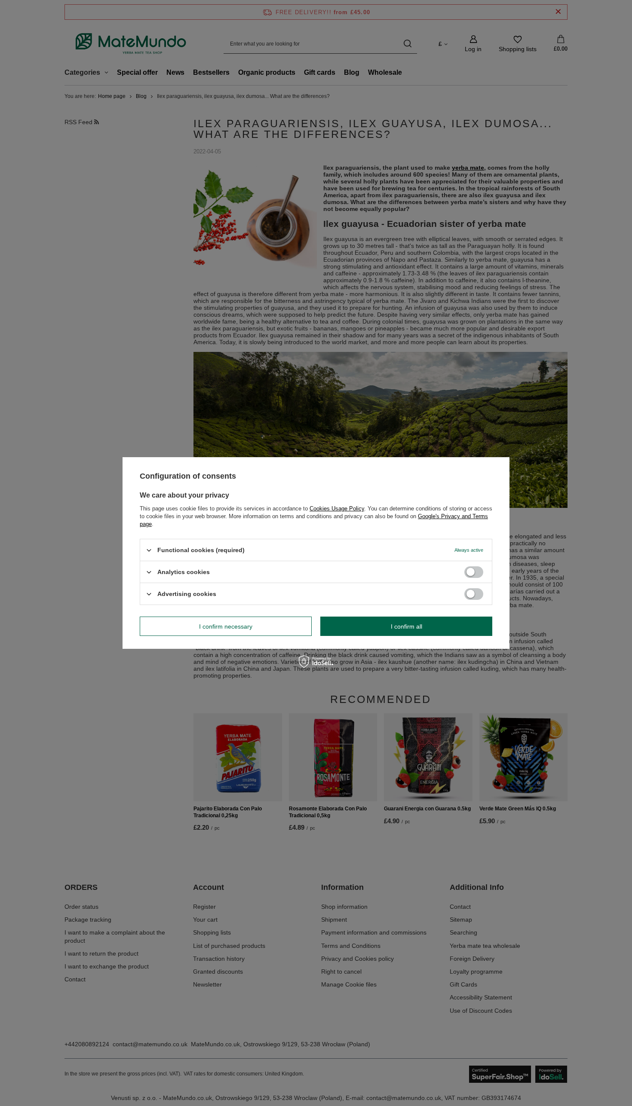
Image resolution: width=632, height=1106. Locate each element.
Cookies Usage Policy (337, 508)
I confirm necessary (225, 626)
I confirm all (406, 626)
